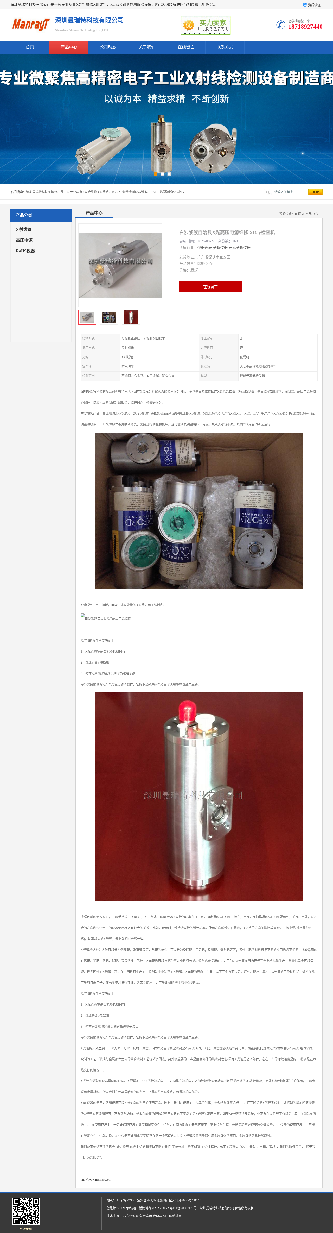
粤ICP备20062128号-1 (184, 1208)
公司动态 (108, 47)
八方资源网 (131, 1216)
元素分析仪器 (240, 248)
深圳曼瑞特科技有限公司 (217, 1208)
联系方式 (225, 47)
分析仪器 (220, 248)
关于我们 (147, 47)
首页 (30, 47)
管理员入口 (160, 1216)
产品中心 (69, 47)
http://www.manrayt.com (96, 1179)
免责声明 (145, 1216)
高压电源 (24, 240)
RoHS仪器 (25, 251)
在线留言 (186, 47)
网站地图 (175, 1216)
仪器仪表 (204, 248)
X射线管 (23, 229)
